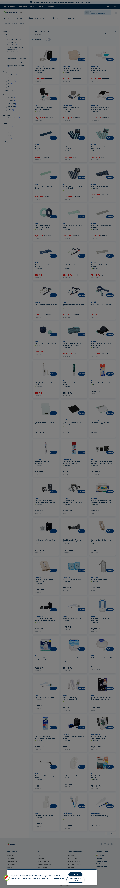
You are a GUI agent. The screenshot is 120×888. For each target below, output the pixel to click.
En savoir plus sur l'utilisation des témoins (52, 878)
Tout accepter (75, 874)
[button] (7, 878)
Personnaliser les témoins (75, 879)
